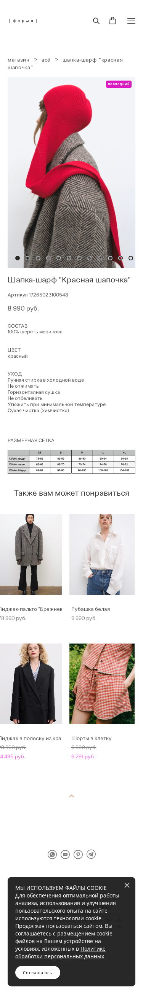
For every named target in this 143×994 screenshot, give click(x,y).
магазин (19, 60)
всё (46, 60)
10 (110, 258)
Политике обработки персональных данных (60, 952)
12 (131, 258)
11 (120, 258)
